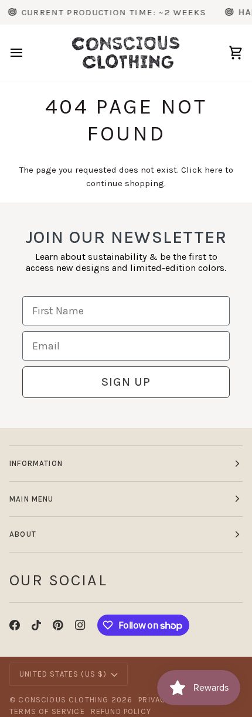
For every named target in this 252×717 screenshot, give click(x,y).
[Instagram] (80, 625)
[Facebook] (14, 625)
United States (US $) (63, 674)
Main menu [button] (31, 499)
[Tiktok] (36, 625)
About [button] (22, 534)
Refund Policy (121, 711)
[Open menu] (27, 53)
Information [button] (36, 463)
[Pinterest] (58, 625)
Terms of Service (47, 711)
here (214, 169)
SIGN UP (126, 382)
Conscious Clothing (63, 699)
